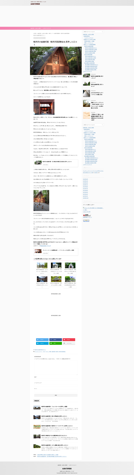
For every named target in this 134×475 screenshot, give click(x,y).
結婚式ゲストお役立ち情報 (89, 39)
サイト (35, 388)
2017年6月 (85, 190)
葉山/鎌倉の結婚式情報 (89, 63)
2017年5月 (85, 192)
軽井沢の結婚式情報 (88, 46)
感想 (50, 351)
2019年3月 (85, 181)
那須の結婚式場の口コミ (90, 56)
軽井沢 (57, 351)
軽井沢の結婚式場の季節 (90, 51)
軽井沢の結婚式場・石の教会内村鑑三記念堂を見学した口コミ (52, 456)
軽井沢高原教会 (62, 351)
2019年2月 (85, 182)
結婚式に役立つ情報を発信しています (67, 471)
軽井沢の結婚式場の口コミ (40, 349)
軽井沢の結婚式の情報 (90, 52)
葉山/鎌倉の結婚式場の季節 (91, 68)
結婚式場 (53, 351)
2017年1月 (85, 196)
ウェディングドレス (88, 37)
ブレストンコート (38, 351)
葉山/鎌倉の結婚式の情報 (90, 69)
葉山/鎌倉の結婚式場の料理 (91, 66)
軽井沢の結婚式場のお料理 (91, 49)
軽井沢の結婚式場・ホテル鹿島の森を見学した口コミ (55, 445)
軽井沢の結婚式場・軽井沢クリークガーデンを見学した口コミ (57, 425)
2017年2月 (85, 194)
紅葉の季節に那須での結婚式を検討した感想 (47, 454)
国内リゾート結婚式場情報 (89, 44)
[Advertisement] (67, 16)
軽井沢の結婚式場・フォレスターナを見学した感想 (54, 406)
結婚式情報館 (35, 4)
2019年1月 (85, 184)
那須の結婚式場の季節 (90, 59)
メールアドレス (38, 382)
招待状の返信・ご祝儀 (89, 41)
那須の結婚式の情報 (89, 61)
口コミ (47, 351)
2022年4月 (85, 179)
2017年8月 (85, 186)
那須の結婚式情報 (88, 54)
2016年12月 (85, 198)
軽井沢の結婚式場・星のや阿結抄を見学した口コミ (54, 416)
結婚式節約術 (87, 36)
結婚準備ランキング (87, 217)
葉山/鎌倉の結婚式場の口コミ (91, 64)
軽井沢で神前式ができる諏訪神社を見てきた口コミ (54, 435)
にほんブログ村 (86, 211)
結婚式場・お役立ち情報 (36, 28)
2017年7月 (85, 188)
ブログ (44, 351)
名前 (35, 377)
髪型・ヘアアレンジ (88, 42)
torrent (95, 172)
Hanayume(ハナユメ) (45, 245)
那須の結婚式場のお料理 (90, 58)
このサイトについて (47, 28)
